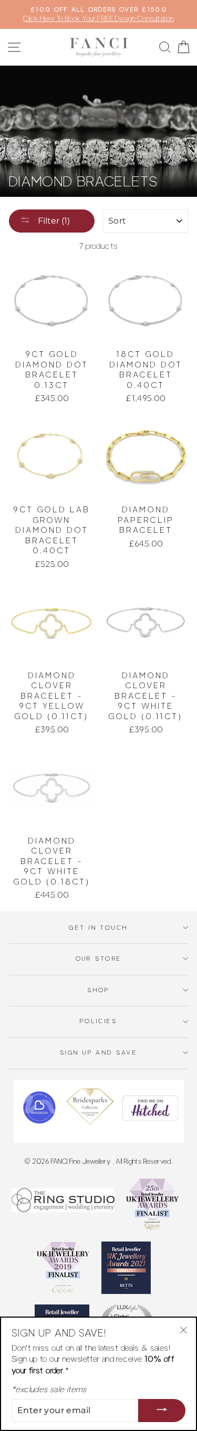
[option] (98, 14)
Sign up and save (98, 1052)
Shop (98, 990)
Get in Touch (98, 927)
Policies (99, 1021)
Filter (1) (53, 221)
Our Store (99, 958)
